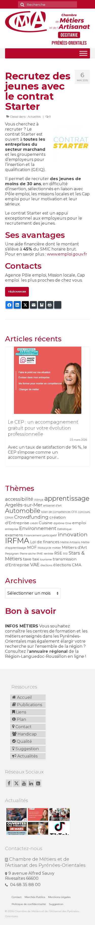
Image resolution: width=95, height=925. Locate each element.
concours (84, 512)
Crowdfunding (31, 517)
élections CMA (67, 564)
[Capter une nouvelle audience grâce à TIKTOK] (59, 828)
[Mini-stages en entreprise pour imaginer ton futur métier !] (59, 814)
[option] (47, 409)
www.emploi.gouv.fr (67, 254)
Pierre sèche (28, 553)
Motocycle (44, 548)
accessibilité (19, 499)
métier (56, 548)
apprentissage (66, 498)
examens (14, 535)
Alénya (38, 499)
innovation (73, 534)
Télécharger (17, 291)
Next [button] (85, 409)
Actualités (34, 116)
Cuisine (45, 522)
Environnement (37, 528)
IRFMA (17, 540)
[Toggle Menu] (83, 53)
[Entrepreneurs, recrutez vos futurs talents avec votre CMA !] (16, 814)
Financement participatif (40, 535)
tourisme (46, 559)
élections (46, 565)
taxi (35, 559)
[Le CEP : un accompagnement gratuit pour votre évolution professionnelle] (47, 380)
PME (40, 553)
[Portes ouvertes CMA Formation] (16, 828)
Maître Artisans (70, 542)
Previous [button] (9, 409)
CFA (74, 512)
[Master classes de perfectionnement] (37, 828)
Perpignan (12, 553)
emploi (79, 522)
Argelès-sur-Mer (23, 505)
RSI (65, 553)
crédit (34, 523)
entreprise (11, 529)
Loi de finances (44, 541)
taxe (27, 559)
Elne (68, 523)
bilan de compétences (55, 512)
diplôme (58, 523)
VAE (35, 564)
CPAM (9, 517)
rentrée (48, 553)
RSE (58, 553)
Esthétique (64, 529)
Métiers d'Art (74, 547)
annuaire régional (48, 651)
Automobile (22, 510)
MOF (32, 547)
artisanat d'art (52, 505)
